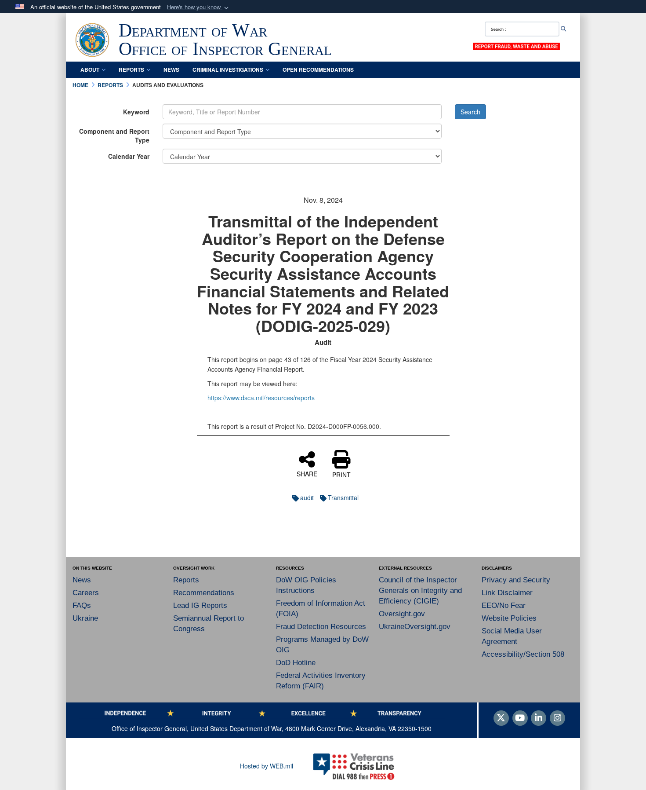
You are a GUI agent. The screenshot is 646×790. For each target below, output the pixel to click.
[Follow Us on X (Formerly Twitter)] (501, 718)
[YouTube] (520, 718)
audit (307, 497)
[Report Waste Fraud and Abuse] (516, 46)
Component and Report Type (114, 135)
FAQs (82, 605)
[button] (198, 7)
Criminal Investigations (227, 69)
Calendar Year (128, 156)
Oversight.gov (402, 614)
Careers (86, 593)
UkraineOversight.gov (414, 626)
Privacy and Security (516, 580)
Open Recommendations (318, 69)
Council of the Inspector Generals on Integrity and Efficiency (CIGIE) (420, 590)
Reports (131, 69)
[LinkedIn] (538, 718)
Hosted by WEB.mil (266, 765)
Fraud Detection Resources (321, 626)
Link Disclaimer (507, 593)
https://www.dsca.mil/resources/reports (261, 397)
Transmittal (343, 497)
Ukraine (85, 618)
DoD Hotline (296, 662)
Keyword (136, 111)
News (171, 69)
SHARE (307, 473)
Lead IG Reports (200, 605)
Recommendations (203, 593)
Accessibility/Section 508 (523, 654)
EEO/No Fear (504, 605)
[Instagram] (557, 718)
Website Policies (509, 618)
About (89, 69)
